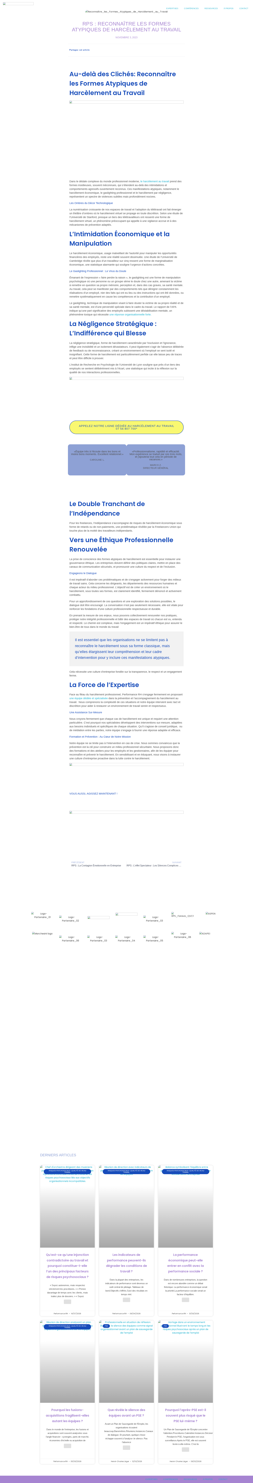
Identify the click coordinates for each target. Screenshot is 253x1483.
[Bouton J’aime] (67, 1302)
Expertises (172, 8)
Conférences (191, 8)
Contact (243, 8)
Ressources (211, 8)
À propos (229, 8)
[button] (153, 50)
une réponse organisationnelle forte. (130, 314)
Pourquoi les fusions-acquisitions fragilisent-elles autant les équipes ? (67, 1415)
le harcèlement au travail (154, 181)
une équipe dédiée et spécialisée (88, 698)
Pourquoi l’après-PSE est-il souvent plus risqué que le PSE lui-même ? (185, 1415)
